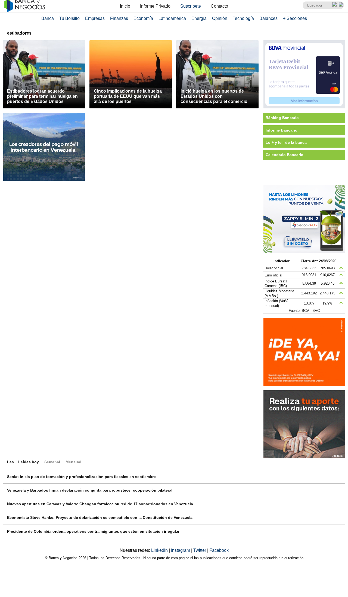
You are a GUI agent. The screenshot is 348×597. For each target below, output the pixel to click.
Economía (143, 18)
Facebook (219, 550)
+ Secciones (295, 18)
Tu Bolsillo (69, 18)
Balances (268, 18)
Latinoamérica (172, 18)
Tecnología (243, 18)
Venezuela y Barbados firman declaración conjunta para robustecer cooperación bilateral (89, 490)
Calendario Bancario (284, 155)
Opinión (219, 18)
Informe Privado (155, 6)
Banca (47, 18)
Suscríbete (190, 6)
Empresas (95, 18)
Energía (199, 18)
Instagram (181, 550)
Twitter (200, 550)
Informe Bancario (281, 130)
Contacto (219, 6)
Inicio (125, 6)
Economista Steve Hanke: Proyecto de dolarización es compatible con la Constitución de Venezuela (99, 517)
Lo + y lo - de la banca (286, 142)
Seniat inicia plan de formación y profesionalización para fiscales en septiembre (81, 476)
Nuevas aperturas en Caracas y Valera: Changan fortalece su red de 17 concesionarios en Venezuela (100, 504)
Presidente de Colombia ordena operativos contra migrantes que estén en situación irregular (93, 531)
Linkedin (160, 550)
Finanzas (119, 18)
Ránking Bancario (282, 117)
